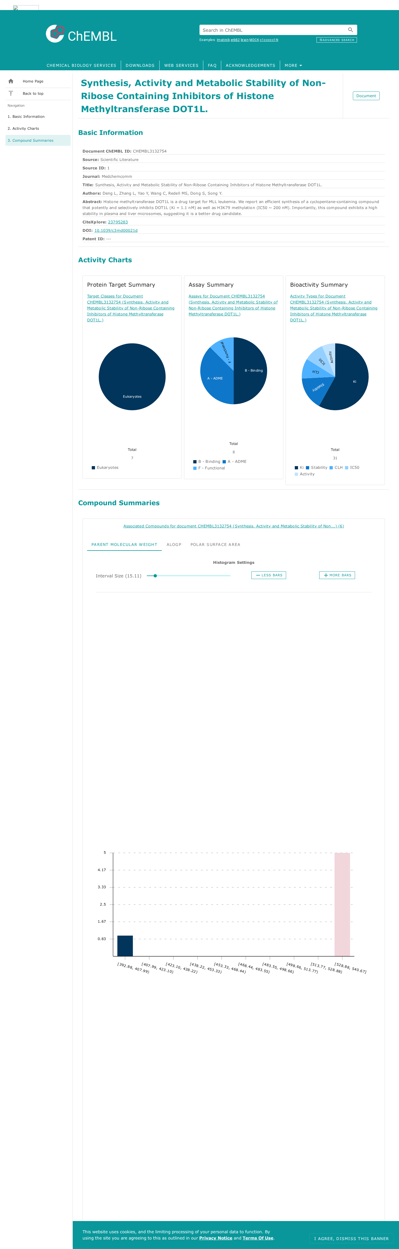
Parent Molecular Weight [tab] (124, 544)
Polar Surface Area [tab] (216, 544)
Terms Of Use (258, 1237)
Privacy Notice (215, 1237)
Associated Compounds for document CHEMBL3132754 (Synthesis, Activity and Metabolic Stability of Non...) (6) (233, 526)
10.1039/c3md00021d (116, 230)
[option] (38, 116)
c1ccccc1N (269, 40)
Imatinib (223, 40)
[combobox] (278, 30)
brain (245, 40)
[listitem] (38, 81)
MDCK (254, 40)
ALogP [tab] (174, 544)
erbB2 (235, 40)
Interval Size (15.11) (118, 575)
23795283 (118, 222)
